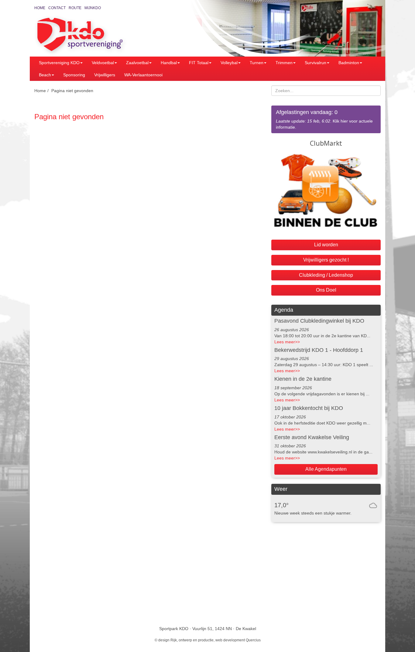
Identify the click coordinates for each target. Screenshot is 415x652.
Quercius (253, 640)
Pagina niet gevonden (72, 90)
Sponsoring (74, 74)
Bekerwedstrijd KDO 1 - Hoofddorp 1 (318, 350)
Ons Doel (326, 290)
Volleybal (229, 62)
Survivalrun (315, 62)
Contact (57, 8)
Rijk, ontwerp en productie (192, 640)
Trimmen (284, 62)
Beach (45, 74)
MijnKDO (92, 8)
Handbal (169, 62)
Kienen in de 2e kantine (302, 379)
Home (39, 8)
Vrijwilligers (104, 74)
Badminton (348, 62)
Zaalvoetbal (137, 62)
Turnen (256, 62)
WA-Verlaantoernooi (143, 74)
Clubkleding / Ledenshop (326, 275)
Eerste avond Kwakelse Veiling (311, 437)
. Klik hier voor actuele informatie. (324, 119)
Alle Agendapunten (326, 469)
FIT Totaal (198, 62)
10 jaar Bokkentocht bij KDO (308, 408)
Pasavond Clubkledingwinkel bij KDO (319, 321)
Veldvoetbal (103, 62)
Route (75, 8)
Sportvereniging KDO (59, 62)
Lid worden (326, 244)
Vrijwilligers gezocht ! (326, 259)
